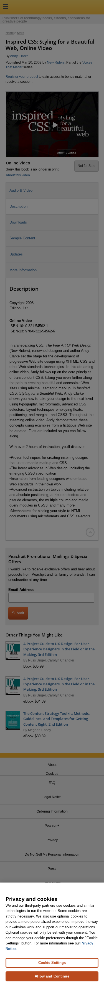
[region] (52, 934)
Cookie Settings (52, 963)
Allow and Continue (52, 976)
